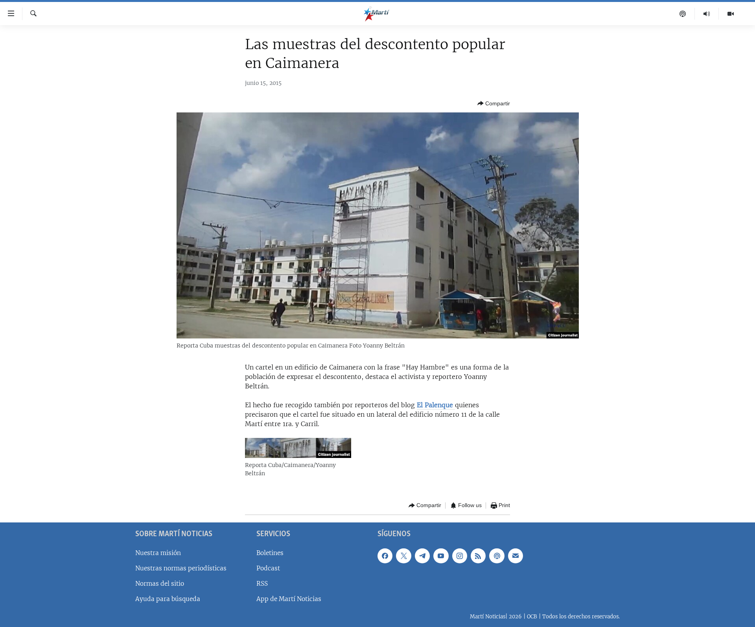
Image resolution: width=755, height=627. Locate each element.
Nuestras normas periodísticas (180, 568)
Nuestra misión (158, 553)
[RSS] (478, 555)
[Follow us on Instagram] (459, 555)
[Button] (493, 103)
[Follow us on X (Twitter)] (403, 555)
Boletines (270, 553)
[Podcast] (683, 14)
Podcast (268, 568)
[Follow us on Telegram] (422, 555)
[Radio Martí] (707, 14)
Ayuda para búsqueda (167, 599)
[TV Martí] (730, 14)
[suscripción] (515, 555)
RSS (262, 583)
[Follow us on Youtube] (440, 555)
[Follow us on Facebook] (385, 555)
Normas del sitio (159, 583)
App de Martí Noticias (288, 599)
